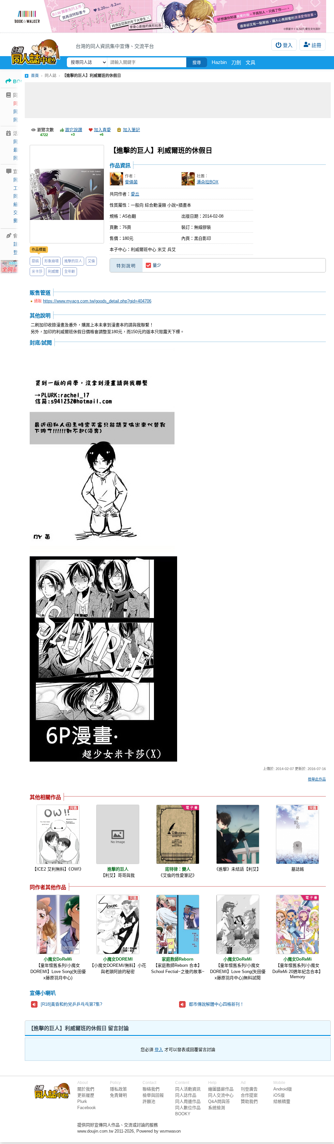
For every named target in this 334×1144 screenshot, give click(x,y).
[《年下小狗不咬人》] (167, 16)
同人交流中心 (221, 1095)
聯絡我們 (151, 1089)
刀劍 (236, 62)
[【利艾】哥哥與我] (117, 834)
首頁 (35, 75)
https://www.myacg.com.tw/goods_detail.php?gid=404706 (97, 301)
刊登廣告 (249, 1089)
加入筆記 (131, 129)
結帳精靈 (281, 1101)
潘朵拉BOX (208, 181)
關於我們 (85, 1089)
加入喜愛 (102, 129)
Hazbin (219, 62)
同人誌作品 (185, 1095)
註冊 (316, 45)
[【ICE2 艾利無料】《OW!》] (58, 834)
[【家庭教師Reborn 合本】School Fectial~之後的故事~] (177, 924)
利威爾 (53, 271)
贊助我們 (249, 1101)
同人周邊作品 (188, 1101)
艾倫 (91, 261)
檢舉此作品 (317, 779)
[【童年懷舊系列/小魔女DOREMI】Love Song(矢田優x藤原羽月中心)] (58, 924)
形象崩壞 (51, 261)
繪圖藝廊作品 (221, 1089)
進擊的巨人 (73, 261)
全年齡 (69, 271)
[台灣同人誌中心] (35, 50)
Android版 (282, 1089)
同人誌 (20, 103)
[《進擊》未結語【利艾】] (237, 834)
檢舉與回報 (153, 1095)
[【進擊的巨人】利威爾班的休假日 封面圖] (67, 194)
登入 (288, 45)
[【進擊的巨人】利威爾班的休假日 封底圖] (102, 450)
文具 (250, 62)
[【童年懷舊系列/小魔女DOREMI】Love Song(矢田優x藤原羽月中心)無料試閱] (237, 924)
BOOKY (182, 1113)
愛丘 (135, 194)
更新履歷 (85, 1095)
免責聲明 (118, 1095)
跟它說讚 (73, 129)
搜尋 (196, 62)
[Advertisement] (177, 100)
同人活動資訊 (188, 1089)
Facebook (86, 1107)
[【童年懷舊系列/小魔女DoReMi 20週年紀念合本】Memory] (297, 924)
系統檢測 (216, 1107)
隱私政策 (118, 1089)
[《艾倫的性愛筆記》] (177, 834)
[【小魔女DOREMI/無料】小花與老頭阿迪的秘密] (117, 924)
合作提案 (249, 1095)
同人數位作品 (188, 1107)
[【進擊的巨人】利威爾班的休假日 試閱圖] (103, 659)
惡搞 (35, 261)
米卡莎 (37, 271)
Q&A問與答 (219, 1101)
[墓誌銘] (297, 834)
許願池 (149, 1101)
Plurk (82, 1101)
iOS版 (279, 1095)
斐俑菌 (131, 181)
